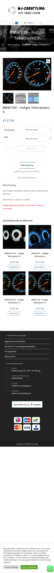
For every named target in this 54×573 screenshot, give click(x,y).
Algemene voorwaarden (15, 341)
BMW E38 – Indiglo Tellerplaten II (39, 301)
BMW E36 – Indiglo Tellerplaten (39, 254)
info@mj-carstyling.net (21, 385)
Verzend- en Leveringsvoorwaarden (20, 346)
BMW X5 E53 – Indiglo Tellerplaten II (14, 301)
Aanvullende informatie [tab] (27, 171)
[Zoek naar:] (40, 22)
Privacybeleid (10, 351)
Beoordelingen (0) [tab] (27, 177)
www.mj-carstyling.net (21, 393)
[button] (48, 61)
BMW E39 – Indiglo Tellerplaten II (36, 44)
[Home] (5, 44)
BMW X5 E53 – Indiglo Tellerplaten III (14, 254)
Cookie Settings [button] (11, 567)
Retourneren (10, 356)
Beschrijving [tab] (27, 165)
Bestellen (31, 148)
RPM (6, 137)
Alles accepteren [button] (29, 567)
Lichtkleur (9, 130)
